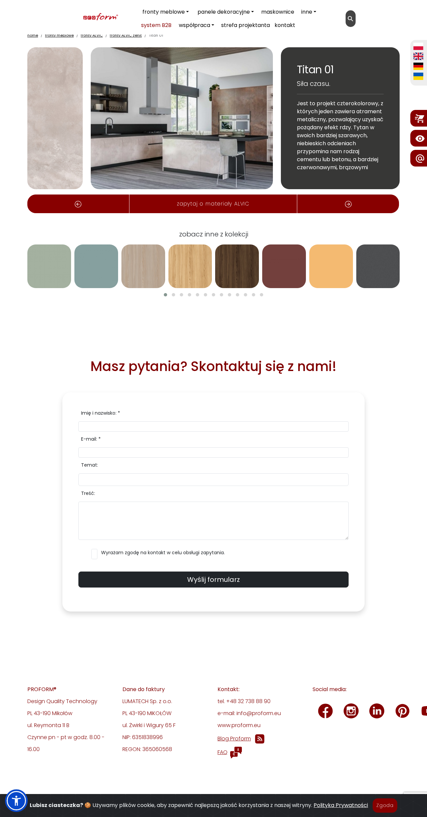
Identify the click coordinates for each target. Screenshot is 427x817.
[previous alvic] (78, 204)
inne (306, 12)
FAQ (223, 752)
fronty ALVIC (92, 35)
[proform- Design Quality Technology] (69, 17)
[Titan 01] (55, 118)
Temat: (89, 465)
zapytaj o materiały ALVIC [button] (213, 203)
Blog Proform (234, 738)
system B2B (156, 25)
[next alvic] (348, 204)
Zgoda (385, 805)
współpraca (194, 25)
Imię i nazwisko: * (100, 413)
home (32, 35)
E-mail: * (91, 439)
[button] (165, 294)
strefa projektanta (245, 25)
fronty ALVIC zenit (126, 35)
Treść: (88, 493)
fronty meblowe (163, 12)
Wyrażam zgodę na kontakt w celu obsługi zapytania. (163, 552)
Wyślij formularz (213, 579)
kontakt (285, 25)
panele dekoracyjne (223, 12)
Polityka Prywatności (341, 805)
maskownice (277, 12)
